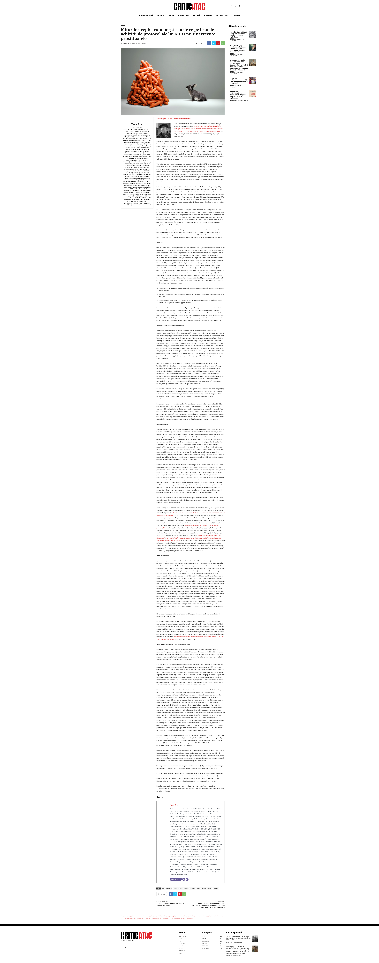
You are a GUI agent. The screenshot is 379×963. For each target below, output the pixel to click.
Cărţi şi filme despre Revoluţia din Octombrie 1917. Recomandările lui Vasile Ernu (238, 938)
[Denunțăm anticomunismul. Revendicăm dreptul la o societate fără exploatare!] (252, 93)
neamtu (186, 888)
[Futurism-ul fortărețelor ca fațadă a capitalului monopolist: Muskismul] (252, 80)
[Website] (187, 879)
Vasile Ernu (126, 43)
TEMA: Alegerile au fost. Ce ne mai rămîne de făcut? (173, 118)
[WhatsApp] (223, 43)
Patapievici (192, 888)
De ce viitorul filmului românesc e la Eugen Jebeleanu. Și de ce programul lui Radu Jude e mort (238, 48)
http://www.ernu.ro (137, 127)
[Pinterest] (218, 43)
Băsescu (176, 888)
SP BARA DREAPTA (206, 888)
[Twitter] (214, 43)
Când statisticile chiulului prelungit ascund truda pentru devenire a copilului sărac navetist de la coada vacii (208, 905)
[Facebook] (231, 6)
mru (181, 888)
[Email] (183, 879)
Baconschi (169, 888)
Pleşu (198, 888)
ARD (163, 888)
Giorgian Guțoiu (238, 39)
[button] (239, 6)
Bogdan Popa (238, 54)
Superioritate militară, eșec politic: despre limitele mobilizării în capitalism (238, 34)
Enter (122, 25)
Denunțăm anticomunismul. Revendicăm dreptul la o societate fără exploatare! (238, 95)
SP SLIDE (215, 888)
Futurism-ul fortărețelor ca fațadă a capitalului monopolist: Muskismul (239, 80)
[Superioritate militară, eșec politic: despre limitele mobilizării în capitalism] (252, 34)
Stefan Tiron (237, 85)
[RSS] (235, 6)
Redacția (236, 100)
